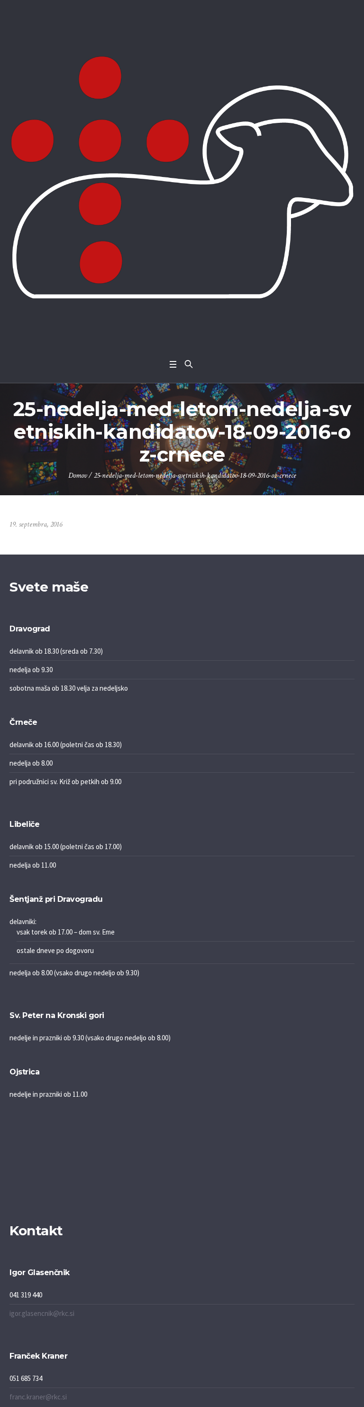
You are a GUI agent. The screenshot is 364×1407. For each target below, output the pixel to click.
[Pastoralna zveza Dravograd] (182, 177)
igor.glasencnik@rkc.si (41, 1313)
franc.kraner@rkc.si (38, 1396)
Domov (77, 476)
